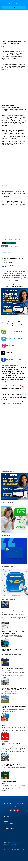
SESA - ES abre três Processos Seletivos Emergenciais (13, 42)
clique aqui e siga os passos (13, 403)
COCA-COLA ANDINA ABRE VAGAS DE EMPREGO (13, 744)
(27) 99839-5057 (13, 844)
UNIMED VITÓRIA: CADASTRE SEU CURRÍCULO (12, 650)
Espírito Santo (4, 608)
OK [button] (14, 7)
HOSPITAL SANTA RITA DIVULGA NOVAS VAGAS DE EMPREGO (13, 632)
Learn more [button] (21, 4)
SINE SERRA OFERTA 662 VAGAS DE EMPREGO (12, 724)
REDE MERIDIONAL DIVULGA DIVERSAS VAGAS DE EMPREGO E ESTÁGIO (13, 688)
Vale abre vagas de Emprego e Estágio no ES (13, 611)
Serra (2, 722)
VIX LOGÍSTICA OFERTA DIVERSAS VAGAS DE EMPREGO (12, 669)
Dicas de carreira (9, 835)
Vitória (2, 629)
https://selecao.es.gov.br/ (12, 191)
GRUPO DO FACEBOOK (14, 359)
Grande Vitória (4, 647)
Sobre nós (6, 819)
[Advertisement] (14, 21)
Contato (6, 821)
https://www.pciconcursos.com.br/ (13, 239)
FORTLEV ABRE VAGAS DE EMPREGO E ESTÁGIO (13, 706)
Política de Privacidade (9, 823)
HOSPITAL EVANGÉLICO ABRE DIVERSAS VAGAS (10, 764)
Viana (2, 779)
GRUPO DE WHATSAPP (14, 331)
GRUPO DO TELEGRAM (14, 339)
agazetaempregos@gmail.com (14, 842)
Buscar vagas (8, 830)
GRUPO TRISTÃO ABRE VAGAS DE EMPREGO (12, 782)
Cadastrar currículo (9, 832)
